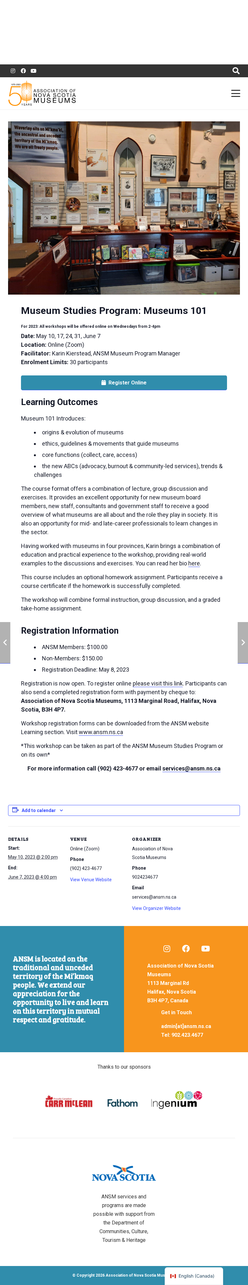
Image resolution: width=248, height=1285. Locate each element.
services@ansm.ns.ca (191, 768)
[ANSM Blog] (166, 948)
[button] (236, 71)
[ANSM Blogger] (13, 71)
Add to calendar (39, 810)
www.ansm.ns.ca (101, 732)
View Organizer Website (156, 908)
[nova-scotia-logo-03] (124, 1173)
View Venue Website (91, 879)
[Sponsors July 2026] (124, 1101)
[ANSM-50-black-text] (42, 93)
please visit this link (158, 683)
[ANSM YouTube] (33, 71)
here (194, 563)
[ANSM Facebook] (23, 71)
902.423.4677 (187, 1035)
